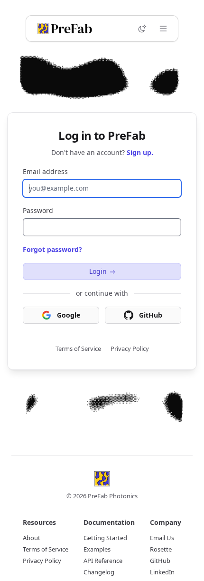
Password (38, 210)
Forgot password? (52, 249)
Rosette (161, 549)
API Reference (102, 560)
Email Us (162, 537)
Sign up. (140, 152)
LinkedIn (162, 572)
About (31, 537)
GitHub (150, 315)
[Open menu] (163, 28)
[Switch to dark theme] (142, 28)
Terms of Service (78, 348)
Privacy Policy (130, 348)
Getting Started (105, 537)
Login (98, 271)
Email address (45, 171)
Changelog (98, 572)
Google (68, 315)
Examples (97, 549)
